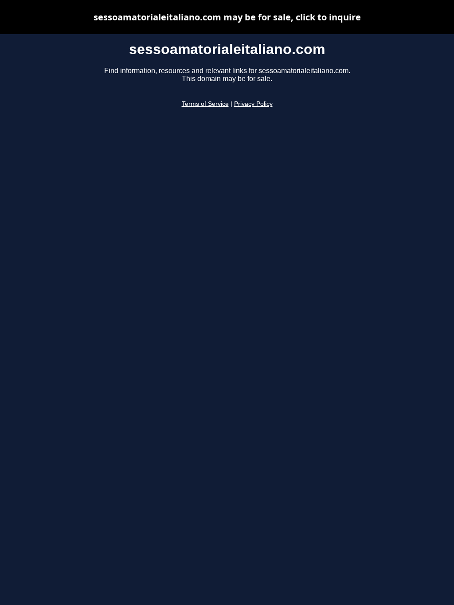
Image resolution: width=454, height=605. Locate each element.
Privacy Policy (253, 104)
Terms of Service (205, 104)
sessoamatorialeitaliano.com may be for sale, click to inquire (227, 17)
